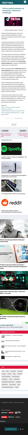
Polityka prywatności (11, 429)
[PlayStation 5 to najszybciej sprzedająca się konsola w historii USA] (11, 167)
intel (14, 373)
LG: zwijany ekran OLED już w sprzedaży (13, 194)
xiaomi (16, 387)
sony (19, 384)
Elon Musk (13, 371)
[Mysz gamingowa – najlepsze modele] (3, 357)
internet (20, 373)
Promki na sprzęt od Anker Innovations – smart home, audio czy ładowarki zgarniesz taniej (13, 266)
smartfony (5, 384)
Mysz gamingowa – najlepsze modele (13, 356)
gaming (4, 373)
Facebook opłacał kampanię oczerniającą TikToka (12, 110)
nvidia (10, 379)
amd (3, 371)
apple (7, 371)
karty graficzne (6, 376)
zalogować (7, 327)
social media (13, 384)
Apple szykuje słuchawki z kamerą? (12, 340)
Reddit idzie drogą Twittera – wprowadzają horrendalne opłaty (11, 211)
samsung (18, 381)
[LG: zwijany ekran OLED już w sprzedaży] (11, 185)
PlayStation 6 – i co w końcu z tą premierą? (14, 335)
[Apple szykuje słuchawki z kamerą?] (3, 341)
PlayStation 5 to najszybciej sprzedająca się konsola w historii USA (13, 176)
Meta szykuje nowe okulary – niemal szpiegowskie (15, 345)
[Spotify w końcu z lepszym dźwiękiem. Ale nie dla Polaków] (11, 149)
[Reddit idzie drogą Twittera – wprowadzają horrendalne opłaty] (11, 202)
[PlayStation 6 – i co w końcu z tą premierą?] (3, 336)
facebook (20, 371)
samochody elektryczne (8, 381)
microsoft (4, 379)
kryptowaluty (15, 376)
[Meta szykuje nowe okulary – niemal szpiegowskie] (3, 346)
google (9, 373)
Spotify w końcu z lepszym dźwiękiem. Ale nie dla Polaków (14, 157)
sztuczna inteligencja (7, 387)
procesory (16, 379)
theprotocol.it (3, 421)
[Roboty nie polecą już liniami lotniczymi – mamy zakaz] (3, 352)
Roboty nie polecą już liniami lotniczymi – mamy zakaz (15, 352)
